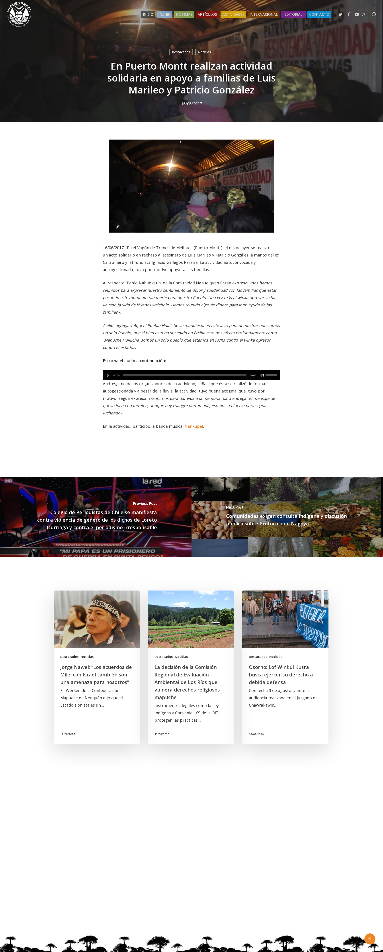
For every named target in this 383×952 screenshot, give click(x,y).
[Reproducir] (108, 375)
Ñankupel (194, 426)
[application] (191, 375)
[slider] (272, 374)
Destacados (181, 52)
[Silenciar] (262, 375)
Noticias (204, 52)
